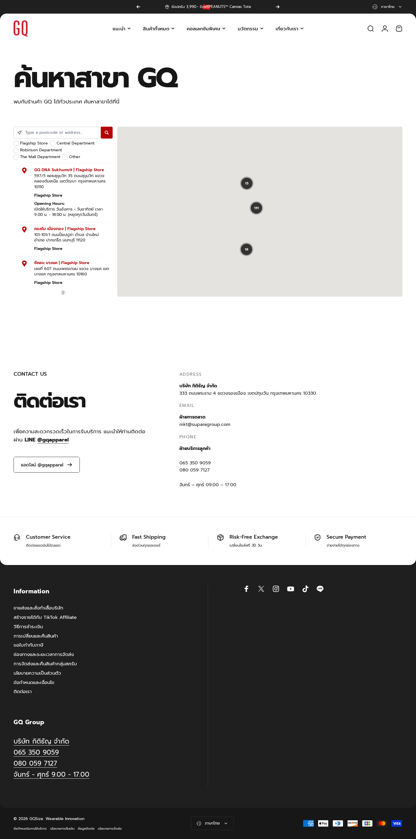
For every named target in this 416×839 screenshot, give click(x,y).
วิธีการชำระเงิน (28, 627)
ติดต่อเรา (23, 692)
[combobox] (387, 7)
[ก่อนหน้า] (138, 7)
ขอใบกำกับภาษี (28, 645)
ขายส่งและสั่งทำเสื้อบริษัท (38, 608)
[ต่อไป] (277, 7)
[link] (51, 774)
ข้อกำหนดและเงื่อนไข (34, 683)
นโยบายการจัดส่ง (110, 828)
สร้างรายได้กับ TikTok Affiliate (45, 618)
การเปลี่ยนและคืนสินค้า (36, 636)
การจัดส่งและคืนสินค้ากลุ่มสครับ (45, 664)
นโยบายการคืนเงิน (62, 828)
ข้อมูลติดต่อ (86, 828)
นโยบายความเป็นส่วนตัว (37, 673)
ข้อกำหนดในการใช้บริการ (30, 828)
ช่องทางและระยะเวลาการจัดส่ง (44, 655)
